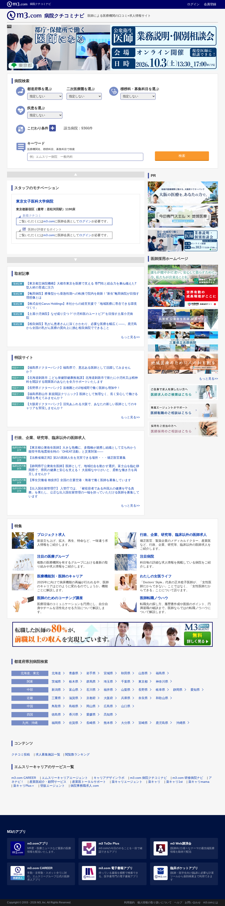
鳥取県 (56, 706)
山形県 (143, 673)
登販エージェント (52, 785)
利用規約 (129, 902)
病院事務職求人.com (85, 785)
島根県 (73, 706)
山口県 (125, 706)
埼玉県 (108, 681)
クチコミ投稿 (20, 754)
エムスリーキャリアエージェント (65, 777)
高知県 (108, 714)
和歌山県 (162, 698)
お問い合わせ (193, 902)
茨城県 (56, 681)
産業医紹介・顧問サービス (47, 781)
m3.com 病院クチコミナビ (148, 777)
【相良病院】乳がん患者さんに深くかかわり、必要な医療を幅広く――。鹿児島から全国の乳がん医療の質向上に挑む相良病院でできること (81, 326)
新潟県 (56, 689)
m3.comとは (210, 902)
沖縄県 (180, 723)
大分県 (125, 723)
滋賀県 (73, 698)
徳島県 (56, 714)
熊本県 (108, 723)
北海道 (56, 673)
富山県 (73, 689)
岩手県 (91, 673)
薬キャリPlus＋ (23, 785)
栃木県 (73, 681)
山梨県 (125, 689)
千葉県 (125, 681)
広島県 (108, 706)
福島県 (160, 673)
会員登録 (210, 4)
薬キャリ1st (174, 781)
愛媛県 (91, 714)
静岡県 (177, 689)
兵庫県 (125, 698)
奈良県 (143, 698)
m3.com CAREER (23, 777)
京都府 (91, 698)
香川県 (73, 714)
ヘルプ (178, 902)
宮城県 (108, 673)
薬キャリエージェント (127, 781)
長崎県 (91, 723)
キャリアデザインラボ (109, 777)
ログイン (193, 4)
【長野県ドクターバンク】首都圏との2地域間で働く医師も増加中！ (73, 388)
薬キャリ (154, 781)
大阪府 (108, 698)
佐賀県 (73, 723)
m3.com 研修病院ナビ (187, 777)
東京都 (143, 681)
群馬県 (91, 681)
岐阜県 (160, 689)
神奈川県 (162, 681)
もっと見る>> (130, 337)
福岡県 (56, 723)
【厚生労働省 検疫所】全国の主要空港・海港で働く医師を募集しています (80, 480)
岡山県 (91, 706)
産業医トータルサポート (89, 781)
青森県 (73, 673)
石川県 (91, 689)
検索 (182, 156)
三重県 (56, 698)
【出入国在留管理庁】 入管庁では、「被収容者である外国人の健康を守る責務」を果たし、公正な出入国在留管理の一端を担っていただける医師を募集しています (84, 492)
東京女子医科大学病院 (34, 201)
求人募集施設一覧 (48, 754)
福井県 (108, 689)
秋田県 (125, 673)
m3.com (48, 221)
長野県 (143, 689)
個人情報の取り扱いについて (154, 902)
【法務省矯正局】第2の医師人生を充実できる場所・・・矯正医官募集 (77, 457)
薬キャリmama (198, 781)
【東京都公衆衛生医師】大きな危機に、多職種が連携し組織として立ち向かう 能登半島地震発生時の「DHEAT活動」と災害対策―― (82, 449)
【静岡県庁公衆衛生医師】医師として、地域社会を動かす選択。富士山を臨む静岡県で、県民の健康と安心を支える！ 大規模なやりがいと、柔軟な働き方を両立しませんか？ (84, 470)
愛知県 (195, 689)
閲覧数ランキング (77, 754)
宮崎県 (143, 723)
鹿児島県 (162, 723)
